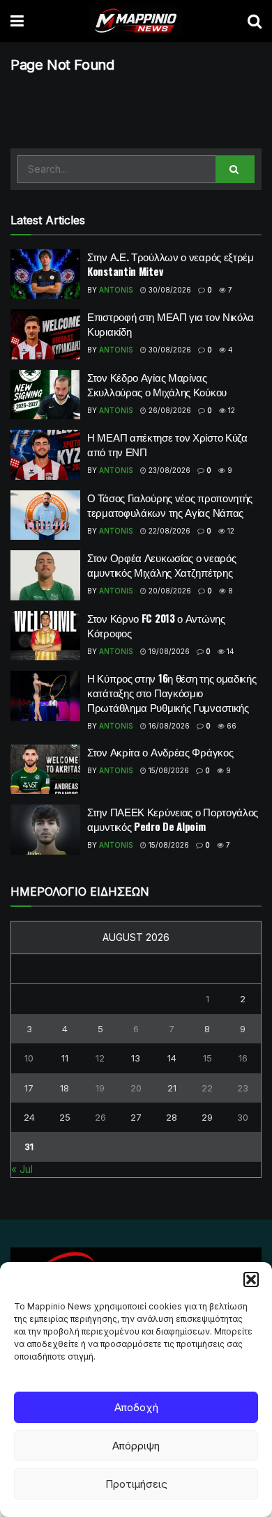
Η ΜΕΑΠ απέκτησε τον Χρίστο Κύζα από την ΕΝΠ (167, 444)
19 (100, 1088)
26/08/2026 (168, 410)
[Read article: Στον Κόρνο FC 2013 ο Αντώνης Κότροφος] (45, 636)
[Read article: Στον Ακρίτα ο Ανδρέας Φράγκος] (45, 770)
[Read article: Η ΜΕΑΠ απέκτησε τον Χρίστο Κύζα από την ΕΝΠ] (45, 455)
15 (207, 1058)
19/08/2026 (168, 651)
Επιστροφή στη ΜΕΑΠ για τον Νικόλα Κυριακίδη (170, 324)
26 (100, 1117)
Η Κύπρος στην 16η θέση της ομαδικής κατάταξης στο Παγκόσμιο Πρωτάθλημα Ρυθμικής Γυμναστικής (172, 692)
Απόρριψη (136, 1445)
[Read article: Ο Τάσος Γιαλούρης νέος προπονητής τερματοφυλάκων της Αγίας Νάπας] (45, 515)
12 (230, 410)
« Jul (22, 1169)
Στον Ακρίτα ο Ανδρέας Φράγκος (160, 751)
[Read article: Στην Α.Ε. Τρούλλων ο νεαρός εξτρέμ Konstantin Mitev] (45, 274)
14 (229, 651)
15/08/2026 (167, 770)
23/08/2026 (168, 470)
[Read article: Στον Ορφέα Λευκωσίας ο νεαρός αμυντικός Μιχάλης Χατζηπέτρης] (45, 575)
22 (207, 1088)
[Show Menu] (17, 21)
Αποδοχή (136, 1407)
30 (242, 1117)
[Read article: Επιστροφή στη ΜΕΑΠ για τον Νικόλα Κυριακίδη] (45, 334)
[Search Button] (255, 21)
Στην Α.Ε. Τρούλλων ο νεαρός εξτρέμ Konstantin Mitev (170, 264)
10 (28, 1058)
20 (136, 1088)
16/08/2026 (168, 726)
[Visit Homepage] (135, 21)
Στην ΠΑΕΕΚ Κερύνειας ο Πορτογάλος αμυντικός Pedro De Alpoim (172, 819)
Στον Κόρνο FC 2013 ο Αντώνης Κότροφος (156, 625)
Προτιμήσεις (136, 1484)
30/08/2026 (168, 290)
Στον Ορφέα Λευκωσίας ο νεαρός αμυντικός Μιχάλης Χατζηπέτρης (161, 564)
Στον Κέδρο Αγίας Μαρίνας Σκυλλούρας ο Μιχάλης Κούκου (157, 384)
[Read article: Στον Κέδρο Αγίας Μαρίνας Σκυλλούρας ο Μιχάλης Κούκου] (45, 395)
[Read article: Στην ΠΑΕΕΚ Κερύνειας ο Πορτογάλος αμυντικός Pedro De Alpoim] (45, 829)
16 (243, 1058)
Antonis (116, 290)
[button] (251, 1279)
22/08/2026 (168, 531)
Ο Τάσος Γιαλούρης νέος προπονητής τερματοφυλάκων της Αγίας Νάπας (169, 505)
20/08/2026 (168, 590)
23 (242, 1088)
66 (230, 726)
